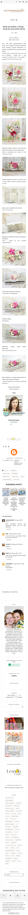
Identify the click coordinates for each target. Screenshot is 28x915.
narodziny (20, 853)
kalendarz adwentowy (11, 845)
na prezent (13, 853)
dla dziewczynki (9, 829)
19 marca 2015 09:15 (17, 544)
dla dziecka (15, 826)
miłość (7, 853)
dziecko (7, 834)
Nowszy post (9, 460)
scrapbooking (9, 858)
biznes (19, 813)
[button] (14, 19)
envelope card (6, 473)
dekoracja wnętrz (10, 824)
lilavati (8, 544)
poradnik (18, 855)
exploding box (15, 837)
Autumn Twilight (9, 797)
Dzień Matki (16, 805)
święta (7, 863)
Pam (7, 534)
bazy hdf (8, 813)
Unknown (9, 564)
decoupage (17, 821)
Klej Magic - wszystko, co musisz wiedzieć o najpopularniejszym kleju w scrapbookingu (14, 726)
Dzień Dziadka (9, 805)
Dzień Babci (18, 803)
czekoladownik (9, 821)
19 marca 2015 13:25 (16, 553)
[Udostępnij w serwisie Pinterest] (8, 447)
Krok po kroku (6, 476)
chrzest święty (15, 816)
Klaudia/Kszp (10, 520)
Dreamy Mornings (10, 803)
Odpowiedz (8, 529)
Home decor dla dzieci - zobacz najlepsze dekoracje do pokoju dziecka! (14, 753)
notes (12, 855)
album (17, 808)
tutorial (16, 858)
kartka (19, 845)
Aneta (8, 553)
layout (17, 850)
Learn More (11, 913)
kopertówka (15, 473)
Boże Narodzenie (9, 800)
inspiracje (13, 842)
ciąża (7, 818)
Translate (19, 697)
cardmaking (13, 470)
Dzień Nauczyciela (10, 808)
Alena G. (6, 470)
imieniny (8, 842)
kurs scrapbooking (10, 850)
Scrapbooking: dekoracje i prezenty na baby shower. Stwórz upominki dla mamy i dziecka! (14, 739)
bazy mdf (14, 813)
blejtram (8, 816)
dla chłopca (8, 826)
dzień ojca (8, 837)
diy (16, 824)
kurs (18, 847)
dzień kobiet (14, 834)
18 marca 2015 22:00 (15, 534)
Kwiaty (22, 476)
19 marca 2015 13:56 (18, 564)
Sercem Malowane (7, 479)
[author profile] (14, 452)
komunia (12, 847)
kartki (7, 847)
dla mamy (17, 829)
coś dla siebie (13, 818)
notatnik (8, 855)
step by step (16, 479)
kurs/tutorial (15, 476)
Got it (17, 913)
